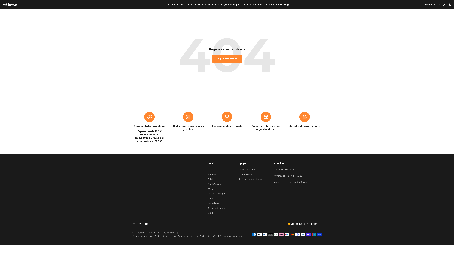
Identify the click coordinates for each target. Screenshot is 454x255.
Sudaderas (256, 4)
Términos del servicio (188, 236)
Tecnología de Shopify (167, 233)
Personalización (273, 4)
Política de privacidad (142, 236)
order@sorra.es (302, 182)
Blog (286, 4)
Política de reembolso (250, 179)
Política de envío (208, 236)
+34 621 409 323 (295, 176)
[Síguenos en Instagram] (140, 223)
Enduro (176, 4)
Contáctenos (245, 174)
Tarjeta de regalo (230, 4)
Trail (167, 4)
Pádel (245, 4)
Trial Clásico (200, 4)
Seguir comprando (227, 58)
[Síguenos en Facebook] (134, 223)
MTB (214, 4)
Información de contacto (230, 236)
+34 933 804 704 (285, 169)
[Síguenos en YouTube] (146, 223)
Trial (186, 4)
